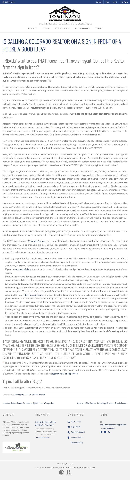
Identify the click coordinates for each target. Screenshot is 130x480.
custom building (23, 269)
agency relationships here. (65, 373)
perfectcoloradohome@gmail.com (113, 425)
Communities (82, 28)
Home (98, 28)
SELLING (46, 28)
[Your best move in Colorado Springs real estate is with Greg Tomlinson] (65, 13)
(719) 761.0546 (10, 2)
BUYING (32, 28)
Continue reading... (42, 437)
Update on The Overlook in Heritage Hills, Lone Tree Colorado (101, 403)
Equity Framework (68, 464)
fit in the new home (33, 294)
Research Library (38, 394)
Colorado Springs (36, 241)
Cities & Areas (62, 28)
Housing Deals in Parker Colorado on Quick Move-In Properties (29, 403)
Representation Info (22, 394)
